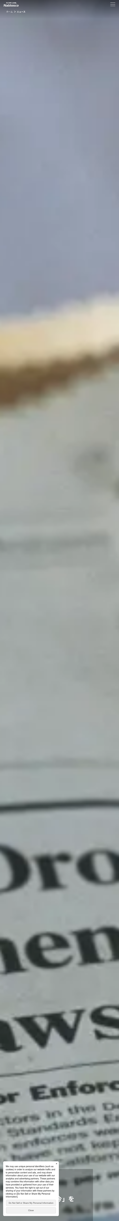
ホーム (9, 11)
